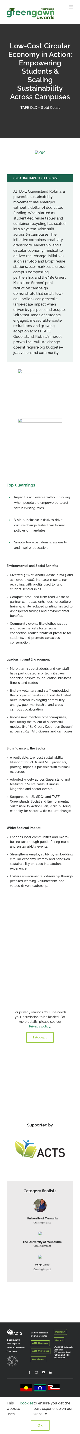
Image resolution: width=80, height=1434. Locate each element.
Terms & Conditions (16, 1347)
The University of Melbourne (42, 1242)
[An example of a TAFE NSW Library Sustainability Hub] (40, 1256)
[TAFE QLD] (40, 152)
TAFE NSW (42, 1265)
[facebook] (29, 1372)
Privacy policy (39, 1026)
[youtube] (43, 1372)
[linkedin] (50, 1372)
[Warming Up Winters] (40, 1200)
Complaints (12, 1351)
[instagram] (36, 1372)
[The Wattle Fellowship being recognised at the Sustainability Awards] (40, 1233)
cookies (26, 1403)
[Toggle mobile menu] (71, 6)
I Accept (40, 1037)
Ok (40, 1425)
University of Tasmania (42, 1218)
